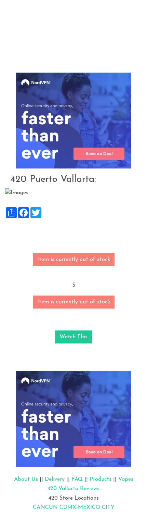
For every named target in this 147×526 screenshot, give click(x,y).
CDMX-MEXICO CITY (87, 507)
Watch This (73, 337)
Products (100, 479)
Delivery (55, 479)
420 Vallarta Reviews (73, 488)
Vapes (125, 479)
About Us (26, 479)
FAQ (77, 479)
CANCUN (45, 507)
